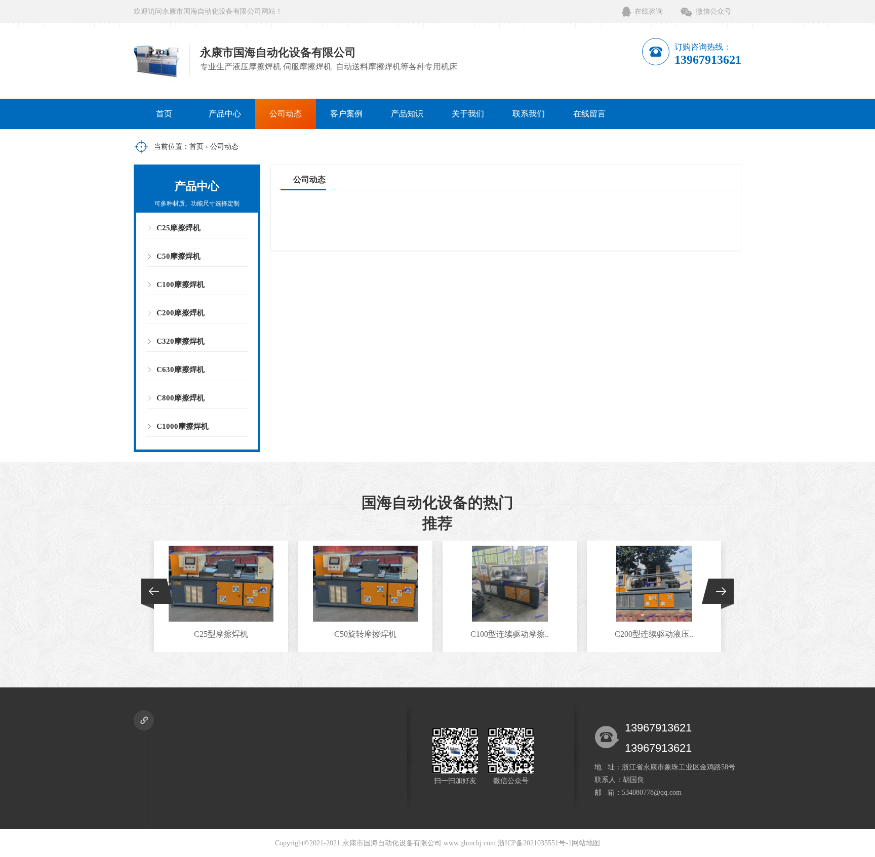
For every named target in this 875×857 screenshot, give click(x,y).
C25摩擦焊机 (178, 228)
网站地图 (586, 843)
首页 (164, 113)
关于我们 (468, 113)
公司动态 (285, 113)
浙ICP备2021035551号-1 (535, 843)
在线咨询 (648, 11)
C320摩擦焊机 (180, 341)
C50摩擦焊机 (178, 256)
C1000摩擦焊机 (182, 426)
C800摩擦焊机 (180, 398)
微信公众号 (713, 11)
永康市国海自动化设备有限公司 (392, 843)
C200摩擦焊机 (180, 313)
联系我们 (528, 113)
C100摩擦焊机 (180, 284)
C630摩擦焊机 (180, 369)
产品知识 (407, 113)
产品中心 (225, 113)
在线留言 (589, 113)
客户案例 (346, 113)
